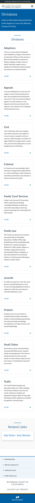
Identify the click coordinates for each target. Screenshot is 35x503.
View (6, 76)
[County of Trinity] (11, 7)
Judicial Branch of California (17, 1)
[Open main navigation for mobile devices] (32, 6)
